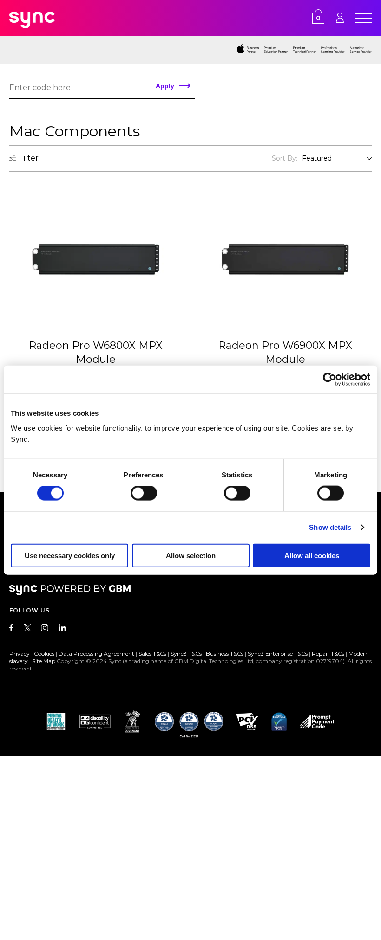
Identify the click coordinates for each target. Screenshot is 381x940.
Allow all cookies (311, 555)
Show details (330, 527)
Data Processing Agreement (96, 653)
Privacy (19, 653)
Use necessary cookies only (70, 555)
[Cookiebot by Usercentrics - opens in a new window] (329, 379)
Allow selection (191, 555)
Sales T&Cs (152, 653)
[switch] (144, 493)
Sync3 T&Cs (186, 653)
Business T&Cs (224, 653)
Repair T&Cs (328, 653)
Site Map (43, 660)
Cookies (44, 653)
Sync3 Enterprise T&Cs (278, 653)
